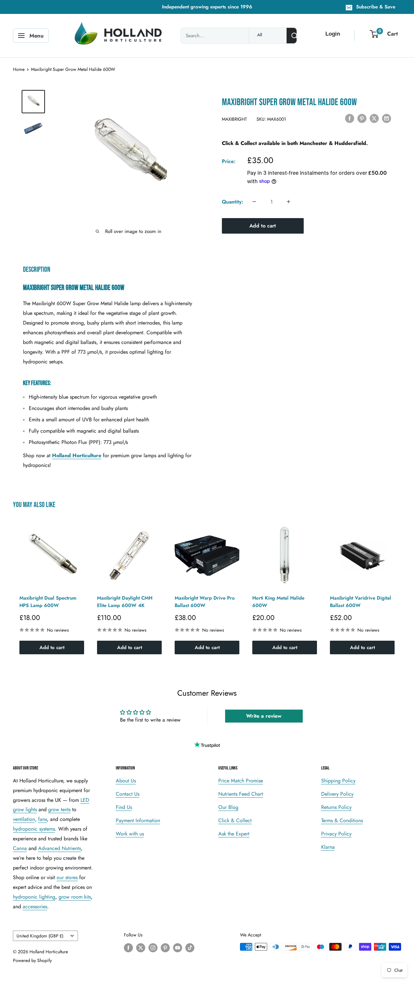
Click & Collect (235, 820)
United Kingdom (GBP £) (39, 936)
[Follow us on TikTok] (189, 947)
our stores (67, 877)
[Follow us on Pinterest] (165, 947)
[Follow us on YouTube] (177, 947)
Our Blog (228, 807)
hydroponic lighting (34, 897)
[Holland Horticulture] (119, 35)
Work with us (130, 833)
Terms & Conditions (342, 820)
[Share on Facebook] (349, 118)
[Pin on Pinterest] (361, 118)
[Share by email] (386, 118)
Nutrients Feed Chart (240, 794)
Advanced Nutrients (59, 848)
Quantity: (232, 201)
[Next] (401, 588)
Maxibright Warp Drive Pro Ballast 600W (205, 601)
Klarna (328, 847)
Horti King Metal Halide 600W (278, 601)
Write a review (263, 716)
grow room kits (75, 897)
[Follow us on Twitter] (140, 947)
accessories (35, 906)
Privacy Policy (336, 833)
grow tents (59, 809)
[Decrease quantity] (254, 201)
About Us (126, 780)
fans (42, 819)
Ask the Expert (233, 833)
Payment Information (138, 820)
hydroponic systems (34, 829)
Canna (20, 848)
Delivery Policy (337, 794)
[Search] (295, 35)
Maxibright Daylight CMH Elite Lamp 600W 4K (124, 601)
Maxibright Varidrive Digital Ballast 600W (360, 601)
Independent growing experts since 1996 (207, 6)
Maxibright (234, 119)
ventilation (24, 819)
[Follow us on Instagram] (153, 947)
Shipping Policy (338, 780)
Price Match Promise (240, 780)
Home (19, 69)
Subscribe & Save (375, 6)
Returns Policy (336, 807)
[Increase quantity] (288, 201)
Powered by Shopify (32, 960)
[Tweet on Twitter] (374, 118)
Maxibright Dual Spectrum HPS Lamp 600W (47, 601)
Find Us (124, 807)
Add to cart (262, 225)
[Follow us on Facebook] (128, 947)
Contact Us (127, 794)
